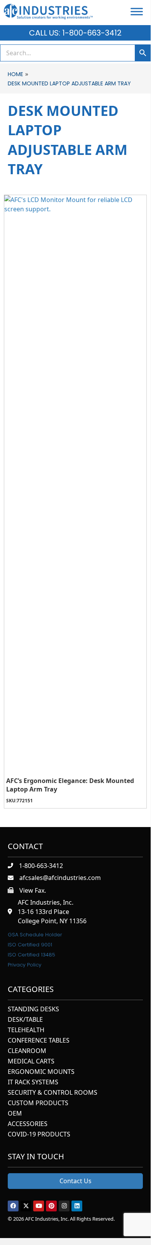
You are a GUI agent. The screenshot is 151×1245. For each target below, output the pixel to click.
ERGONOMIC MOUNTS (41, 1072)
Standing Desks (33, 1009)
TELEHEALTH (26, 1030)
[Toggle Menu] (137, 11)
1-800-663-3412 (41, 865)
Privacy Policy (24, 964)
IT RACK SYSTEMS (33, 1082)
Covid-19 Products (39, 1134)
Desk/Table (25, 1020)
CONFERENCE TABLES (39, 1041)
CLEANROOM (27, 1051)
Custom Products (38, 1103)
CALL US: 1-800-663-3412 (75, 32)
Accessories (28, 1124)
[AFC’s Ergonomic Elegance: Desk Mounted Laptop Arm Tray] (75, 485)
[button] (13, 1206)
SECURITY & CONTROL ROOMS (52, 1093)
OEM (15, 1114)
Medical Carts (31, 1061)
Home (15, 74)
